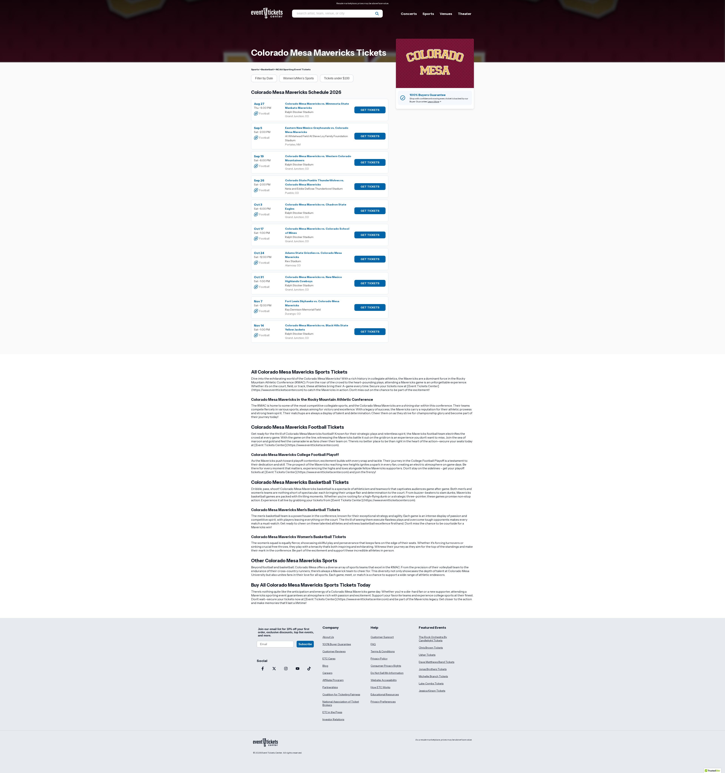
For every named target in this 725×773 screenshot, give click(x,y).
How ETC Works (380, 687)
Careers (327, 673)
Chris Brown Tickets (431, 647)
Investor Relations (333, 719)
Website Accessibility (384, 680)
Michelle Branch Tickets (433, 676)
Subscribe (305, 644)
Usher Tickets (427, 654)
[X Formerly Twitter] (274, 669)
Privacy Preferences (383, 701)
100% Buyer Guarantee (336, 644)
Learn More (433, 101)
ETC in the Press (332, 712)
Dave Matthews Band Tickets (436, 662)
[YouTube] (297, 669)
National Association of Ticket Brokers (340, 703)
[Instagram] (286, 669)
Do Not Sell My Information (387, 673)
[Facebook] (262, 669)
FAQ (373, 644)
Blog (325, 665)
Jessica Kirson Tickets (432, 690)
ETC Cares (328, 658)
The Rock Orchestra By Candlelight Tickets (433, 638)
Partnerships (330, 687)
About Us (328, 637)
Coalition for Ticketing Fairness (341, 694)
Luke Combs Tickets (431, 683)
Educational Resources (385, 694)
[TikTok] (309, 669)
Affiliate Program (333, 680)
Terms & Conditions (383, 651)
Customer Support (382, 637)
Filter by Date (264, 78)
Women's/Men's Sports (298, 78)
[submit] (377, 13)
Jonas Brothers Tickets (433, 669)
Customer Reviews (334, 651)
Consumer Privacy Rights (386, 665)
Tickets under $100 (336, 78)
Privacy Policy (379, 658)
